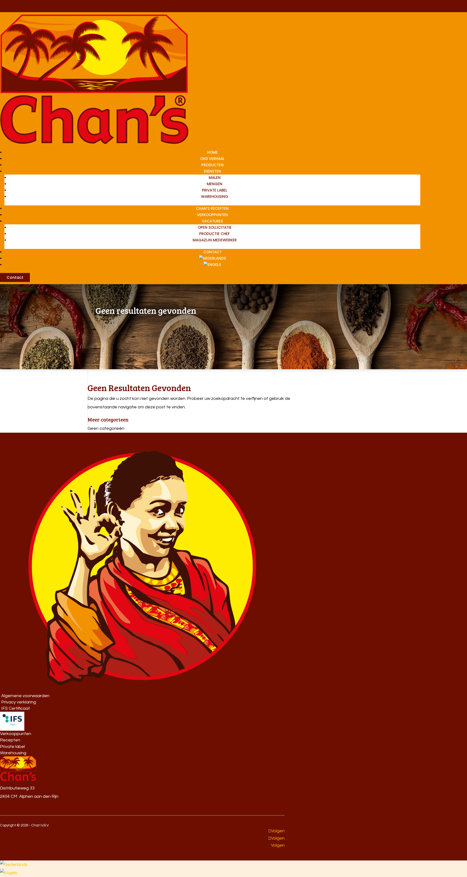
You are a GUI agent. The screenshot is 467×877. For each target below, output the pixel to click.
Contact (212, 251)
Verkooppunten (212, 214)
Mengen (214, 183)
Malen (215, 177)
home (212, 152)
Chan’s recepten (212, 208)
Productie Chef (214, 233)
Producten (212, 164)
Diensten (212, 171)
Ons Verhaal (212, 158)
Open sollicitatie (215, 227)
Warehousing (214, 196)
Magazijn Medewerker (215, 240)
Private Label (214, 190)
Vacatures (212, 221)
